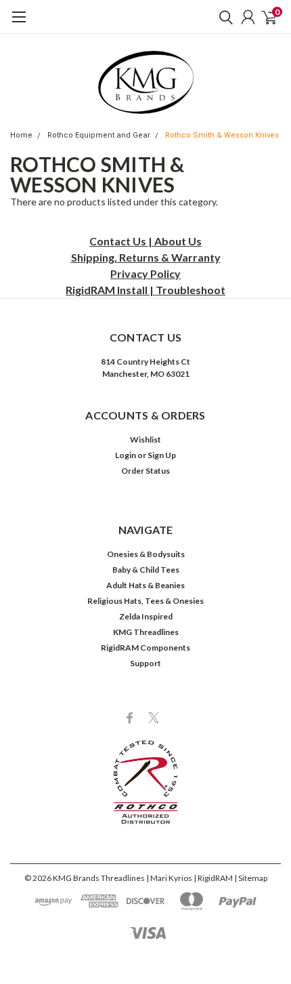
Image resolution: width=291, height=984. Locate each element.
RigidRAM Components (145, 647)
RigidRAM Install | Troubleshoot (145, 289)
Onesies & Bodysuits (146, 554)
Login (125, 455)
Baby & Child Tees (145, 570)
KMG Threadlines (146, 632)
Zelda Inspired (146, 616)
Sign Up (162, 455)
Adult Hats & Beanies (145, 585)
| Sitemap (250, 878)
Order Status (145, 471)
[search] (222, 17)
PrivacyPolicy (145, 273)
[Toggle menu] (18, 24)
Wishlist (145, 439)
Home (21, 135)
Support (145, 663)
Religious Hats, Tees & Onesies (145, 601)
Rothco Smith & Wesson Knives (222, 135)
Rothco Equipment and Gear (98, 135)
